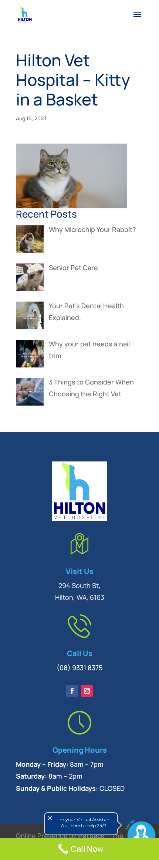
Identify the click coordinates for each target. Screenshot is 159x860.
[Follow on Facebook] (72, 691)
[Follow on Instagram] (87, 691)
